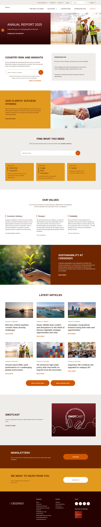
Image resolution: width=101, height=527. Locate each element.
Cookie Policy (39, 513)
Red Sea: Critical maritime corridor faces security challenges (17, 327)
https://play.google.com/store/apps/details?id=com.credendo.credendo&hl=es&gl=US (88, 516)
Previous (2, 30)
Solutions (51, 8)
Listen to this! (10, 425)
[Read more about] (19, 310)
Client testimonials (60, 504)
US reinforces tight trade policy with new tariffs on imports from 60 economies (49, 367)
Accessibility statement (42, 517)
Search (85, 2)
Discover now (10, 118)
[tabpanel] (50, 28)
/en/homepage (19, 503)
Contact (93, 8)
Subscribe (75, 457)
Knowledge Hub (59, 508)
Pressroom (52, 2)
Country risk (66, 8)
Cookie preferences (41, 519)
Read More (62, 275)
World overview (35, 80)
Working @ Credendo (41, 506)
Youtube (80, 503)
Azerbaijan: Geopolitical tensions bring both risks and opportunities (81, 327)
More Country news (37, 383)
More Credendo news (63, 383)
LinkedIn (76, 503)
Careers (60, 2)
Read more (11, 33)
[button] (56, 9)
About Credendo (42, 2)
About (37, 502)
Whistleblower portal (41, 511)
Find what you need (37, 8)
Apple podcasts (88, 503)
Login (67, 2)
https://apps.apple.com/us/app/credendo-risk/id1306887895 (87, 512)
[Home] (7, 9)
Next (98, 30)
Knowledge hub (80, 8)
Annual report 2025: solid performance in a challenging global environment (18, 367)
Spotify (84, 503)
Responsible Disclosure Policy (43, 515)
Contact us (75, 480)
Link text (19, 172)
